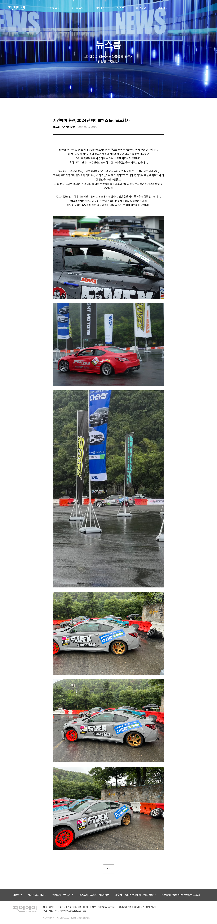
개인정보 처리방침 (37, 894)
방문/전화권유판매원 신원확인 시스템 (180, 894)
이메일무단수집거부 (62, 894)
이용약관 (17, 894)
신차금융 (54, 8)
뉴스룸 (120, 8)
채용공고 (141, 8)
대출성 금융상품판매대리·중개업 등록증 (135, 894)
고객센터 (162, 8)
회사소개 (100, 8)
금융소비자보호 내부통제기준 (94, 894)
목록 (108, 869)
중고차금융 (77, 8)
